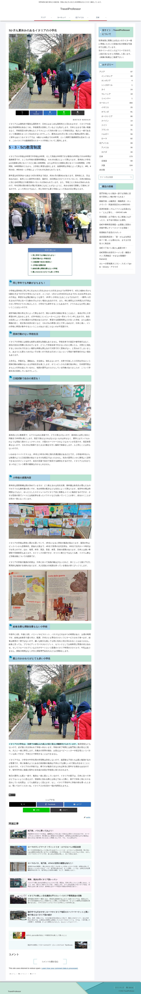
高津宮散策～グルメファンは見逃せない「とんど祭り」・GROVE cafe (115, 210)
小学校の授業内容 (39, 265)
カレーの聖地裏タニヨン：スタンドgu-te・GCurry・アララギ (115, 265)
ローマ (13, 795)
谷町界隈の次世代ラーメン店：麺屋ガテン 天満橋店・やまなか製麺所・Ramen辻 (115, 255)
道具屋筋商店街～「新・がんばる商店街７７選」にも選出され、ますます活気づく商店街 (115, 240)
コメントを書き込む (50, 962)
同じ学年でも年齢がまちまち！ (44, 255)
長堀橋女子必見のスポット (110, 232)
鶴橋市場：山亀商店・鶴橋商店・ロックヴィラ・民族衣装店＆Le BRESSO (115, 202)
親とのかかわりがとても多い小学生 (46, 272)
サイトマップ (119, 987)
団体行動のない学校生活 (42, 258)
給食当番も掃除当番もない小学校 (45, 268)
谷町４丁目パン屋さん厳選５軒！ (113, 248)
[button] (77, 113)
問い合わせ (129, 987)
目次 (47, 250)
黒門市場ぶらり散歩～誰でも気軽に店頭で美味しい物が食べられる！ (115, 195)
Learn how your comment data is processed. (59, 968)
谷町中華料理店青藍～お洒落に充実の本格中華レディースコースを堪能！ (115, 226)
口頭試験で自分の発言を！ (42, 262)
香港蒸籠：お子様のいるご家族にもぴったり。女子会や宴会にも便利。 (115, 218)
